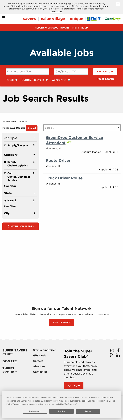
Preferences (35, 411)
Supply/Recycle (32, 79)
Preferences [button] (70, 404)
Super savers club (46, 28)
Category (11, 154)
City (7, 213)
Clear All (31, 128)
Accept (88, 411)
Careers (38, 360)
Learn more (56, 11)
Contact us (40, 371)
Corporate (59, 79)
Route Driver (58, 160)
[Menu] (3, 17)
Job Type (10, 138)
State (8, 193)
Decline (61, 411)
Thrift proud (80, 28)
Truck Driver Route (64, 178)
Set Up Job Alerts (22, 226)
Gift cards (39, 355)
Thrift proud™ (9, 370)
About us (39, 366)
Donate (65, 28)
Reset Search (105, 78)
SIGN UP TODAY (61, 322)
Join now (73, 385)
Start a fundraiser (44, 350)
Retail (10, 79)
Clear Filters (10, 186)
